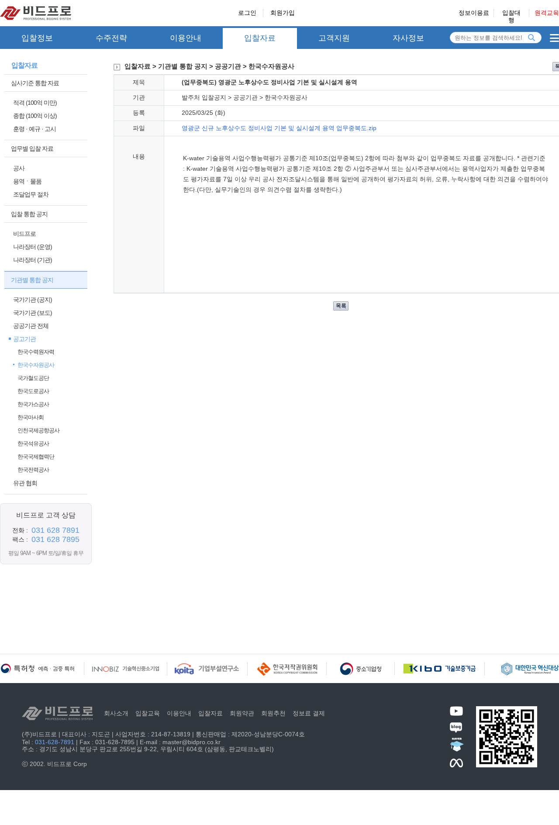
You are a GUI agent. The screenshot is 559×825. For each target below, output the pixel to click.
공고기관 (24, 338)
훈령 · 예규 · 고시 (34, 128)
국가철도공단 (33, 378)
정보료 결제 (309, 713)
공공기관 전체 (30, 325)
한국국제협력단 (35, 456)
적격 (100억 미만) (35, 102)
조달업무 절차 (30, 194)
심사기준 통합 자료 (35, 82)
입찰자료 (260, 38)
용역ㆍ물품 (27, 181)
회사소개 (116, 713)
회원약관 (242, 713)
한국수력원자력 (35, 352)
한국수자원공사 (35, 365)
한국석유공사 (33, 443)
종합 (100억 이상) (35, 115)
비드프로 (24, 233)
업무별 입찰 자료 (32, 148)
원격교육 (547, 12)
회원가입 (282, 12)
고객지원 (334, 38)
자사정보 (408, 38)
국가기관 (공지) (32, 299)
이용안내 (185, 38)
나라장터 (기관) (32, 259)
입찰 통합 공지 (29, 214)
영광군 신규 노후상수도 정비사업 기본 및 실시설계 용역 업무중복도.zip (279, 127)
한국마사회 (30, 417)
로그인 (247, 12)
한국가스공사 (33, 404)
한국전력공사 (33, 469)
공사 (18, 168)
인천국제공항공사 (38, 430)
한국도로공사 (33, 391)
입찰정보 (37, 38)
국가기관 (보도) (32, 312)
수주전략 (111, 38)
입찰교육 (147, 713)
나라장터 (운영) (32, 246)
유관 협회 (25, 483)
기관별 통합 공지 (32, 279)
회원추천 (273, 713)
